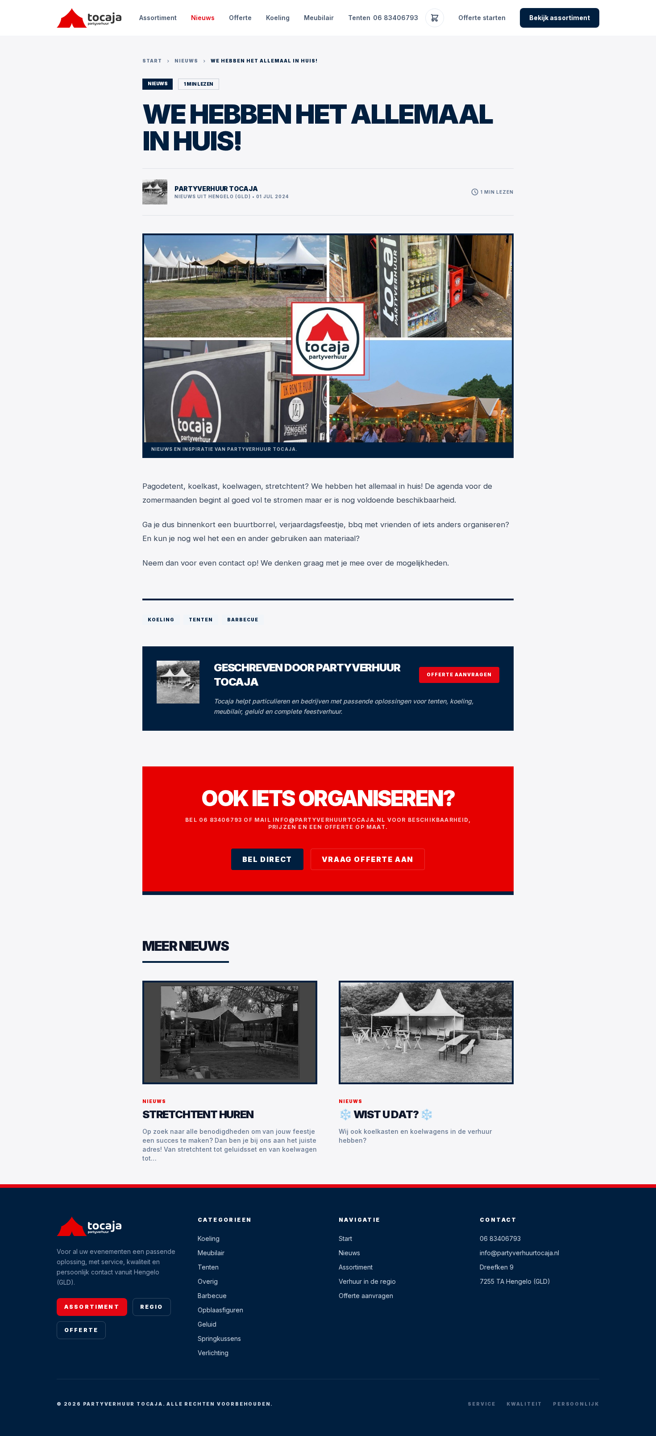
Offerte (240, 17)
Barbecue (212, 1295)
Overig (208, 1281)
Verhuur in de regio (367, 1281)
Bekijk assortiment (559, 17)
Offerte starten (482, 17)
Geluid (207, 1324)
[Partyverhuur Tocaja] (89, 18)
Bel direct (267, 859)
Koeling (278, 17)
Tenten (359, 17)
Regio (151, 1306)
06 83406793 (395, 17)
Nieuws (203, 17)
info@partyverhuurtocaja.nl (519, 1253)
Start (152, 60)
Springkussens (219, 1338)
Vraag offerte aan (368, 859)
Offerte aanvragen (459, 674)
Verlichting (213, 1353)
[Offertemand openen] (434, 17)
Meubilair (319, 17)
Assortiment (158, 17)
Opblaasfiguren (220, 1310)
